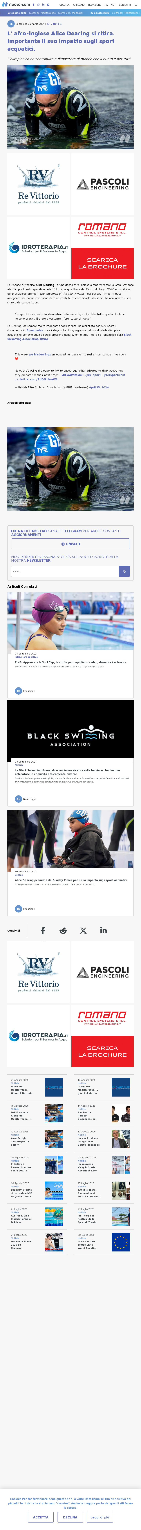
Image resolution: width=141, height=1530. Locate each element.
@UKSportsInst (114, 375)
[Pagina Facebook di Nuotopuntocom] (33, 5)
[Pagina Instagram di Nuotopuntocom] (38, 5)
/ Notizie (56, 23)
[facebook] (43, 930)
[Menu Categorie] (136, 4)
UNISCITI (72, 544)
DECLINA (70, 1517)
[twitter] (83, 930)
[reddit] (63, 930)
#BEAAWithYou (72, 375)
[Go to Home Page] (48, 23)
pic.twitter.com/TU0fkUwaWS (36, 379)
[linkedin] (103, 930)
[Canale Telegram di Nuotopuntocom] (48, 5)
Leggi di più (100, 1517)
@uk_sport (93, 375)
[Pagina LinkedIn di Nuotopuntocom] (43, 5)
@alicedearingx (40, 354)
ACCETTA (40, 1517)
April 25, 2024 (99, 387)
